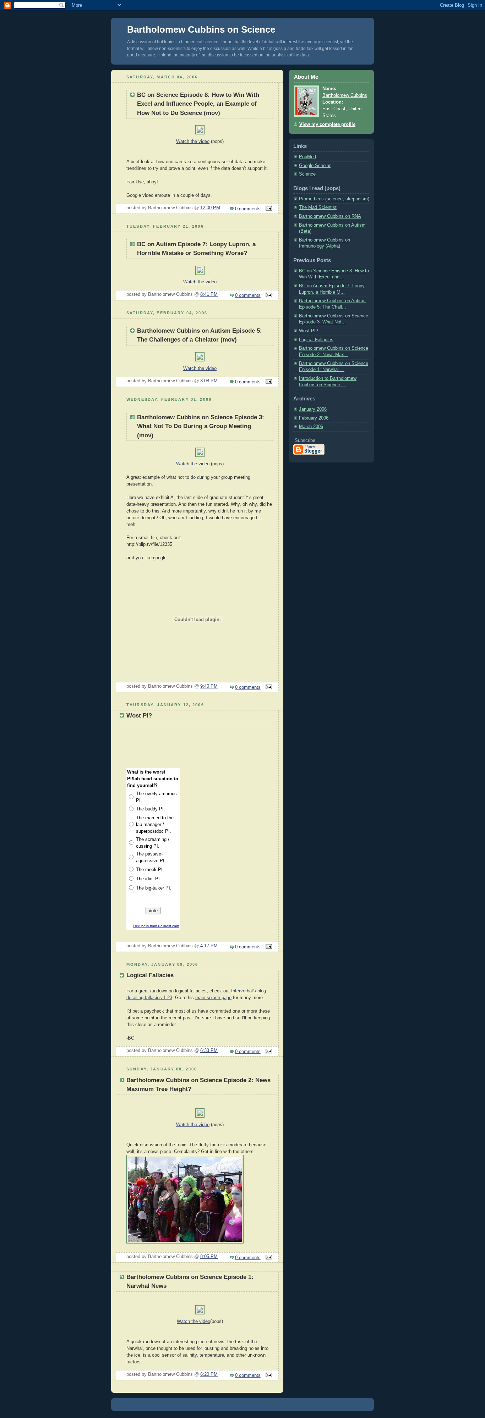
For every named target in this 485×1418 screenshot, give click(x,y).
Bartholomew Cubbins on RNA (330, 216)
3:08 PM (209, 380)
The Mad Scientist (318, 207)
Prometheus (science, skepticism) (334, 198)
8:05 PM (209, 1256)
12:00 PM (210, 207)
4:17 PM (209, 945)
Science (307, 174)
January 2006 (313, 409)
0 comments (248, 208)
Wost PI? (308, 330)
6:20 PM (209, 1374)
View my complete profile (327, 124)
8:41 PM (209, 294)
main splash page (213, 997)
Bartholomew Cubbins (344, 95)
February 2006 (313, 418)
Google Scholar (315, 165)
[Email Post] (267, 208)
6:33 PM (209, 1050)
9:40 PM (209, 686)
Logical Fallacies (316, 339)
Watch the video (192, 141)
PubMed (307, 156)
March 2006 (311, 426)
